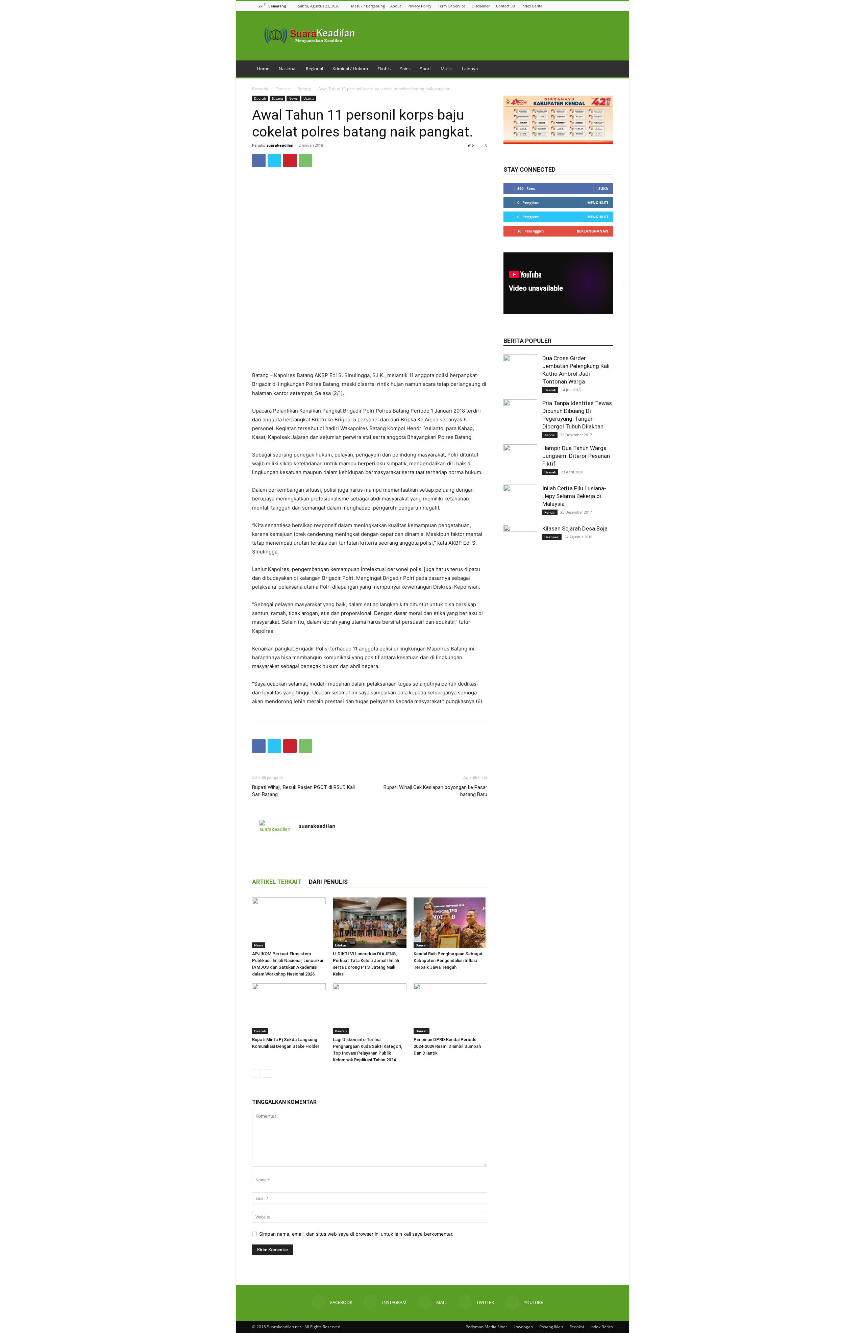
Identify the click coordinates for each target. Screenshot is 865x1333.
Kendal (549, 435)
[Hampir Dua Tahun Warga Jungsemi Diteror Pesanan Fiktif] (520, 461)
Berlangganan (592, 230)
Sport (425, 69)
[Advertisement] (370, 354)
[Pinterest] (290, 160)
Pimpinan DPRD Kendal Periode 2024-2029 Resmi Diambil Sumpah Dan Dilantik (447, 1046)
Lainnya (470, 69)
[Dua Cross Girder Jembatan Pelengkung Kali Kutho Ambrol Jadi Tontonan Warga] (520, 371)
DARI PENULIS (328, 881)
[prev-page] (256, 1073)
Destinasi (552, 537)
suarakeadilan (280, 145)
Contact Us (505, 5)
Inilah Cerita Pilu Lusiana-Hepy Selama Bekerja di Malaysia (574, 496)
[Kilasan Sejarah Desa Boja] (520, 542)
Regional (314, 69)
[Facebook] (575, 5)
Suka (603, 188)
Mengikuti (597, 202)
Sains (405, 69)
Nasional (287, 69)
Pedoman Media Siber (486, 1327)
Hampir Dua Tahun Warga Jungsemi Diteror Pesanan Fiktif (576, 456)
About (395, 5)
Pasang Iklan (551, 1327)
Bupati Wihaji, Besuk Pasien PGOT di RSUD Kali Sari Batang (303, 790)
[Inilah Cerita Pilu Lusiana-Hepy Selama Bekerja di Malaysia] (520, 501)
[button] (567, 5)
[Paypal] (329, 840)
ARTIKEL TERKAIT (277, 881)
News (293, 98)
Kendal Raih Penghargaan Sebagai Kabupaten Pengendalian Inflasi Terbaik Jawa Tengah (448, 960)
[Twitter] (600, 5)
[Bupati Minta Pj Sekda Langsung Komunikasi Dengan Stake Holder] (289, 1008)
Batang (304, 89)
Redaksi (576, 1327)
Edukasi (341, 945)
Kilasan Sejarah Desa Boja (575, 528)
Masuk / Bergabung (368, 5)
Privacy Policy (419, 5)
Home (263, 69)
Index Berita (531, 5)
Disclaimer (481, 5)
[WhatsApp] (305, 160)
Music (446, 69)
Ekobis (384, 69)
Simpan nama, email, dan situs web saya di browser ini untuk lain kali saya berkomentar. (356, 1234)
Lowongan (523, 1327)
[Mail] (592, 5)
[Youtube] (609, 5)
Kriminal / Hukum (350, 69)
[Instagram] (584, 5)
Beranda (260, 89)
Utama (308, 98)
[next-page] (267, 1073)
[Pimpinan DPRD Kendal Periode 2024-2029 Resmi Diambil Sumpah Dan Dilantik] (450, 1008)
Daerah (283, 89)
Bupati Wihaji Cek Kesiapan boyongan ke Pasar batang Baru (435, 790)
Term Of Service (451, 5)
